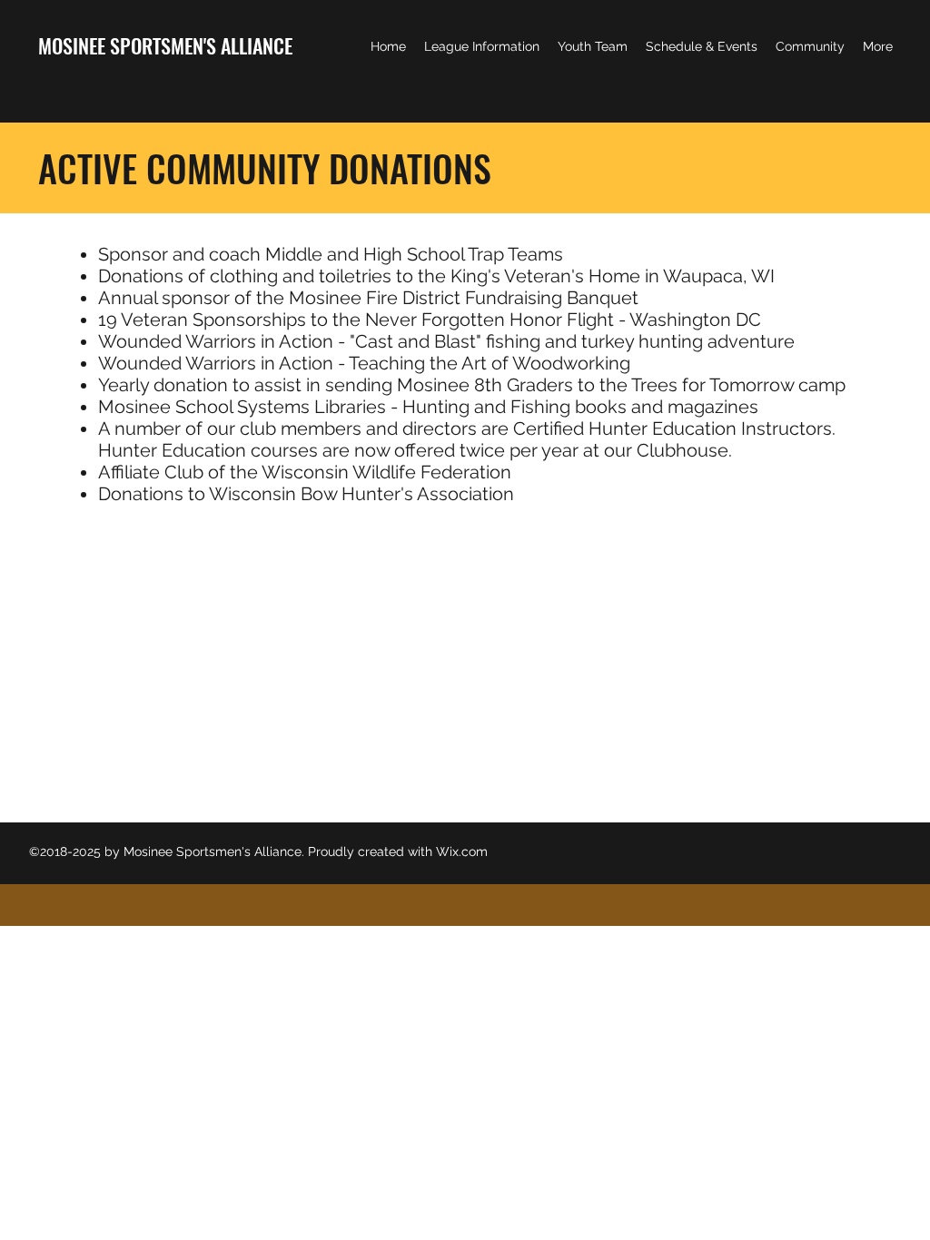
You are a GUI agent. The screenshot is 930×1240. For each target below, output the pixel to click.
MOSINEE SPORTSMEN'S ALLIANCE (165, 45)
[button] (482, 46)
